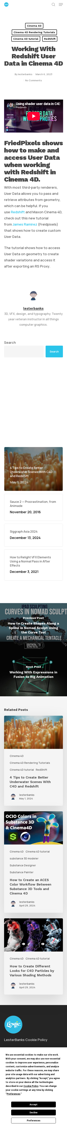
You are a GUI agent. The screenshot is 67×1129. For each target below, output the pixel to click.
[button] (61, 4)
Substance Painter (22, 872)
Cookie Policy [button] (30, 1086)
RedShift (49, 38)
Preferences (33, 1120)
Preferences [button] (13, 1094)
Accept (33, 1104)
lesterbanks (25, 74)
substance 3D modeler (24, 858)
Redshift (18, 212)
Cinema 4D (34, 25)
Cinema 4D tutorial (25, 38)
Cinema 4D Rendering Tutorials (34, 32)
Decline (33, 1112)
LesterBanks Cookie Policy (25, 1039)
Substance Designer (23, 865)
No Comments (33, 80)
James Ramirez (25, 224)
